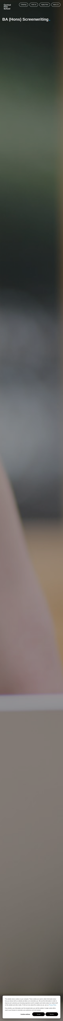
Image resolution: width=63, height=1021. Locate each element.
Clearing (23, 4)
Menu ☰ (56, 4)
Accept (38, 1014)
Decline (52, 1014)
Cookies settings (25, 1014)
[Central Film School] (7, 6)
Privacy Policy (52, 1005)
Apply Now (44, 4)
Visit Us (33, 4)
